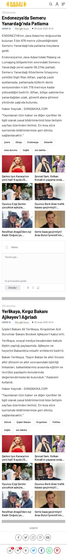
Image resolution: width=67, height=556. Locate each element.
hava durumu (10, 150)
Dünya (19, 142)
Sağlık (26, 150)
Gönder (12, 287)
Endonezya (32, 142)
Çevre (7, 142)
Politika (56, 422)
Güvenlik (48, 142)
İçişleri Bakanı (24, 422)
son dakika (40, 150)
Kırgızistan (41, 422)
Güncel (7, 422)
